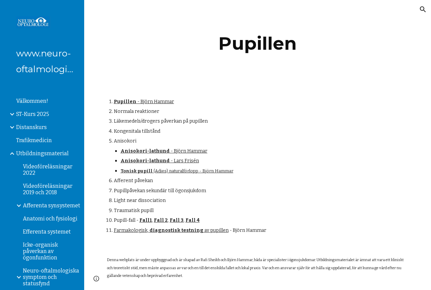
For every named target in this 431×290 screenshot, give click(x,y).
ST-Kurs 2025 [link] (32, 114)
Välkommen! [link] (32, 101)
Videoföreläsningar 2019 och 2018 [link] (47, 189)
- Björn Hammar (155, 102)
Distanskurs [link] (31, 127)
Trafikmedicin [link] (34, 140)
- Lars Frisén (184, 161)
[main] (257, 43)
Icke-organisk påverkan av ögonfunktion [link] (40, 251)
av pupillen (216, 230)
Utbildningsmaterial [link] (42, 153)
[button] (423, 9)
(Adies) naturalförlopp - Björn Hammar (193, 170)
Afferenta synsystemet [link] (51, 205)
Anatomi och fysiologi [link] (50, 218)
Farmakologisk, (132, 230)
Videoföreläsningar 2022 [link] (47, 169)
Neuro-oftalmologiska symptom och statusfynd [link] (51, 277)
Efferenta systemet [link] (47, 232)
